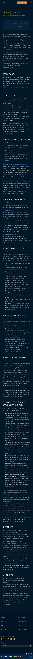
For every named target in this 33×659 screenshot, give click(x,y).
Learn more (17, 656)
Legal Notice (23, 23)
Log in (30, 2)
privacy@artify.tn (8, 67)
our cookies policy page (16, 194)
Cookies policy (11, 23)
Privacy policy (22, 27)
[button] (31, 657)
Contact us (4, 629)
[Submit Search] (15, 3)
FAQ (2, 625)
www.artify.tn (12, 47)
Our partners (5, 621)
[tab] (11, 23)
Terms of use (11, 27)
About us (4, 617)
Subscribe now (22, 2)
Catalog (4, 2)
